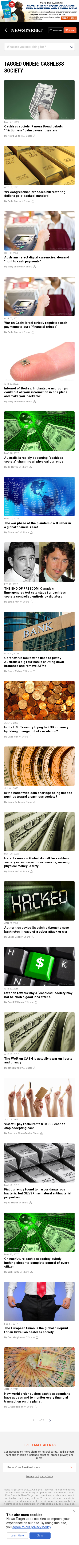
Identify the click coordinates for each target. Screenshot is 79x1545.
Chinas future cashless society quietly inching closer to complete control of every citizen (36, 1262)
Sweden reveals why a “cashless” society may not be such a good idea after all (38, 995)
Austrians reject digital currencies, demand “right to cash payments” (36, 259)
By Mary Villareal (13, 266)
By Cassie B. (11, 736)
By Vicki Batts (12, 1272)
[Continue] (71, 1467)
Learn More (17, 1535)
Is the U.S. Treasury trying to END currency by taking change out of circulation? (36, 729)
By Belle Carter (12, 201)
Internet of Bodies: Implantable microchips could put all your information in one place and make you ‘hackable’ (36, 392)
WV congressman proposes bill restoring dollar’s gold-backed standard (34, 194)
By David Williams (14, 1002)
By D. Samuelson (13, 1406)
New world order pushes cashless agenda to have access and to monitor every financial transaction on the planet (37, 1397)
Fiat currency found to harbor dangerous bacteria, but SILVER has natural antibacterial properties (37, 1193)
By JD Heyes (11, 467)
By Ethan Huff (11, 532)
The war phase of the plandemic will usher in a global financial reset (37, 525)
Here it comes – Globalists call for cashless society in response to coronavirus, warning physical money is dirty (37, 862)
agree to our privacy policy (31, 1527)
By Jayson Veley (13, 1068)
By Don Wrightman (14, 1337)
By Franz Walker (13, 671)
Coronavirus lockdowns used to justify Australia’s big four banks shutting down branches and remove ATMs (34, 662)
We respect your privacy (39, 1476)
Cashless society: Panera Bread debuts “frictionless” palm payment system (33, 128)
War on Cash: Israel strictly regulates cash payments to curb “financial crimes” (35, 325)
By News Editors (13, 136)
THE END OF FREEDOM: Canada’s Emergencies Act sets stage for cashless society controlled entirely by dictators (35, 592)
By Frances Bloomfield (17, 1133)
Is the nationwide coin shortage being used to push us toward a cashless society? (38, 795)
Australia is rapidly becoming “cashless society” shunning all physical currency (33, 460)
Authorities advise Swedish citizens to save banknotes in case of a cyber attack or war (36, 929)
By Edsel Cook (12, 937)
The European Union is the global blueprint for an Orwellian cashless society (36, 1330)
